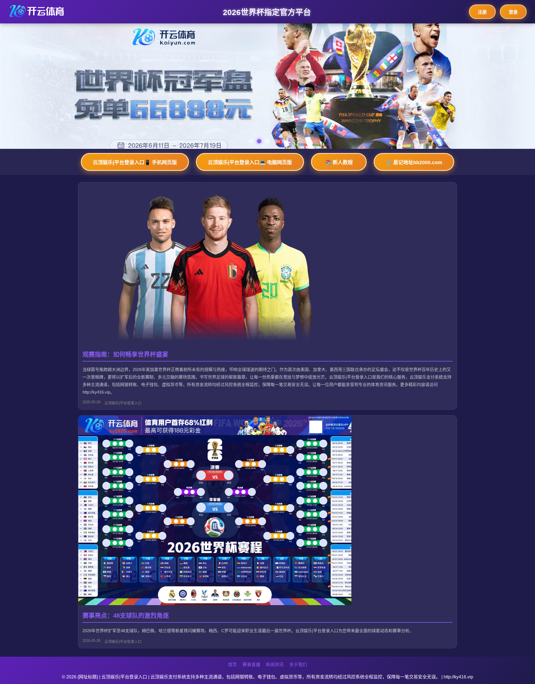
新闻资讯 (275, 664)
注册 (482, 12)
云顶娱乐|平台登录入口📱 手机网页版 (135, 162)
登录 (513, 12)
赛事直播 (251, 664)
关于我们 (298, 664)
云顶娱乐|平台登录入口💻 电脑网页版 (250, 162)
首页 (232, 664)
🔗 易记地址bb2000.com (414, 162)
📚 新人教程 (339, 162)
